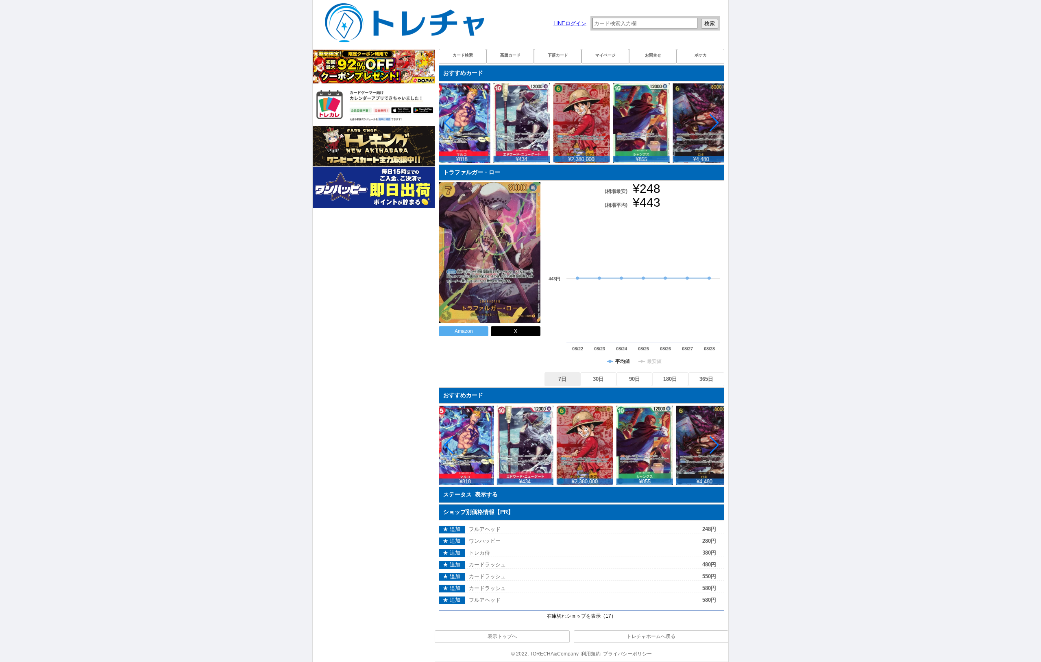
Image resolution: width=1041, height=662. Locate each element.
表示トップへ (502, 636)
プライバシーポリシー (627, 654)
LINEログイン (569, 23)
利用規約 (591, 654)
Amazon (464, 331)
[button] (714, 123)
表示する (486, 494)
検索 (709, 23)
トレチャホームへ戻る (651, 636)
